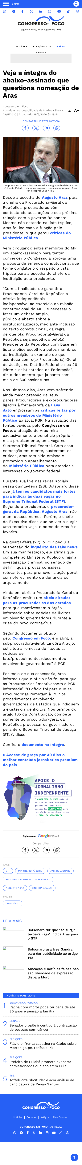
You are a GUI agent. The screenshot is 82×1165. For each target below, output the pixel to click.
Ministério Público (26, 466)
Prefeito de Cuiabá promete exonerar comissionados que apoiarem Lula (40, 1064)
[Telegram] (13, 11)
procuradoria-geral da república (28, 879)
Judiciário (12, 903)
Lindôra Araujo (42, 888)
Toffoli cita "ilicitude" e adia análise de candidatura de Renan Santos (42, 1082)
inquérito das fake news (54, 547)
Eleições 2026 (42, 46)
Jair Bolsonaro (60, 871)
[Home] (41, 20)
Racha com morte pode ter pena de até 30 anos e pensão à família (42, 1009)
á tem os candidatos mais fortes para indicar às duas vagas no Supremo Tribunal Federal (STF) (39, 496)
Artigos (44, 1117)
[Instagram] (49, 11)
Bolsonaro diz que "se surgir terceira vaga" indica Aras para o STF (53, 934)
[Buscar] (76, 4)
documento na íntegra (43, 744)
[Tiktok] (68, 11)
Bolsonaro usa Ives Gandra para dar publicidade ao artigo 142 (53, 953)
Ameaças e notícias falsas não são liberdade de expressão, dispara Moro (53, 973)
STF (8, 871)
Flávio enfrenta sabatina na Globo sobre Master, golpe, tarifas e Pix (43, 1046)
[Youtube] (59, 11)
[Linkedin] (40, 11)
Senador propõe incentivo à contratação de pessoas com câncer (43, 1027)
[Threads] (77, 11)
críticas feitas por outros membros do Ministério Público (39, 415)
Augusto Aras (55, 197)
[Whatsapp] (4, 11)
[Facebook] (22, 11)
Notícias (21, 46)
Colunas (31, 1117)
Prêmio (61, 46)
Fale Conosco (61, 1117)
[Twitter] (31, 11)
